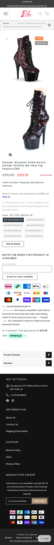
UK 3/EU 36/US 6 (13, 231)
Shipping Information (17, 431)
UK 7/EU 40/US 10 (14, 220)
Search (8, 537)
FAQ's (9, 456)
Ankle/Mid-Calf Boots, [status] (23, 320)
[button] (6, 13)
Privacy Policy (13, 463)
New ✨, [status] (37, 317)
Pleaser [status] (44, 317)
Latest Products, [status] (10, 317)
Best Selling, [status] (42, 313)
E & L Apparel (31, 534)
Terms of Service (24, 537)
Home (6, 23)
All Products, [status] (14, 310)
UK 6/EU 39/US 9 (35, 236)
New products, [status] (25, 317)
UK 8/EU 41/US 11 (36, 220)
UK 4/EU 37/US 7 (34, 231)
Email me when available (20, 276)
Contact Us (12, 424)
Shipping (24, 182)
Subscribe (39, 501)
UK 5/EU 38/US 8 (13, 236)
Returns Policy (13, 450)
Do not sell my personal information (27, 541)
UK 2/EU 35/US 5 (36, 226)
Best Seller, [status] (30, 313)
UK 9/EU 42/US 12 (14, 226)
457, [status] (7, 320)
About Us (10, 417)
